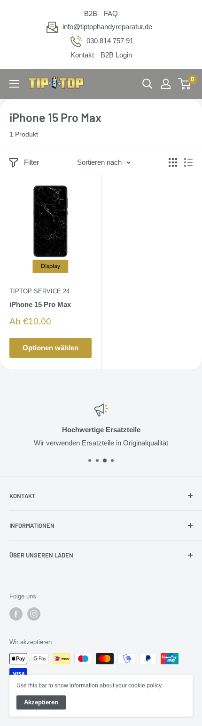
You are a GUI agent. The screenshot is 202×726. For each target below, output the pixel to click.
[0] (185, 83)
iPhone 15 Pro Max (40, 304)
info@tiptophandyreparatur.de (107, 27)
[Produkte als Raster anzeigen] (173, 162)
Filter (31, 162)
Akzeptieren (41, 702)
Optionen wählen (50, 348)
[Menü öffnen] (14, 84)
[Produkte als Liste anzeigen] (188, 162)
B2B (90, 13)
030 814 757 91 (109, 41)
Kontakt (82, 55)
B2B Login (116, 55)
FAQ (111, 13)
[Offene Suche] (147, 84)
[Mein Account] (166, 84)
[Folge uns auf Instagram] (33, 614)
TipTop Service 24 (39, 291)
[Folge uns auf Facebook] (16, 614)
